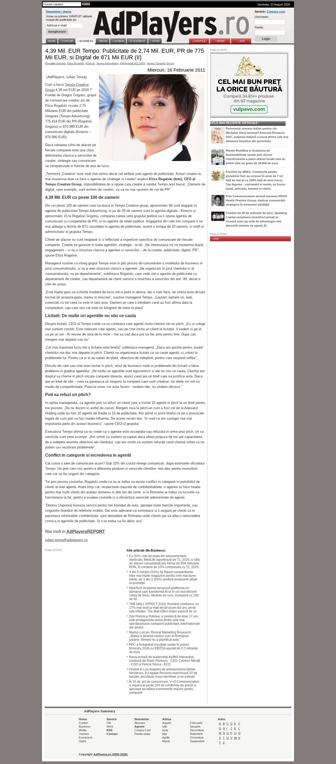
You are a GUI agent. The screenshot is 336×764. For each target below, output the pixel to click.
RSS (109, 730)
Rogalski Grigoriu (55, 63)
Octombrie (196, 737)
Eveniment (85, 737)
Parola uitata (142, 733)
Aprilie (166, 737)
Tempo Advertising (107, 63)
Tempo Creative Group (160, 63)
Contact (112, 733)
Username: (262, 16)
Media (82, 730)
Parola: (259, 27)
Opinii (82, 741)
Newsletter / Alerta (58, 11)
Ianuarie (195, 726)
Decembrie (197, 730)
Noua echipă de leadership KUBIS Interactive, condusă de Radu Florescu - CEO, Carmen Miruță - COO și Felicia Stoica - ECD (164, 660)
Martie (166, 741)
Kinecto (90, 63)
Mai (164, 733)
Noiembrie (196, 733)
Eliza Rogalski (75, 63)
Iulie (164, 726)
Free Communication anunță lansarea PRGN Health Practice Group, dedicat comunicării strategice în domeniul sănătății (256, 200)
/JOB (216, 238)
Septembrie (197, 741)
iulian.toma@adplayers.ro (66, 540)
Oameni (84, 733)
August (166, 722)
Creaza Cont (142, 730)
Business (85, 726)
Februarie (196, 722)
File (109, 722)
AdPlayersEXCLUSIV (132, 63)
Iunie (165, 730)
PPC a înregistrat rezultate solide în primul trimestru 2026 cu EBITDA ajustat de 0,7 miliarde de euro (163, 648)
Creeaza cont (276, 11)
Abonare (139, 722)
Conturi (83, 722)
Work (110, 726)
